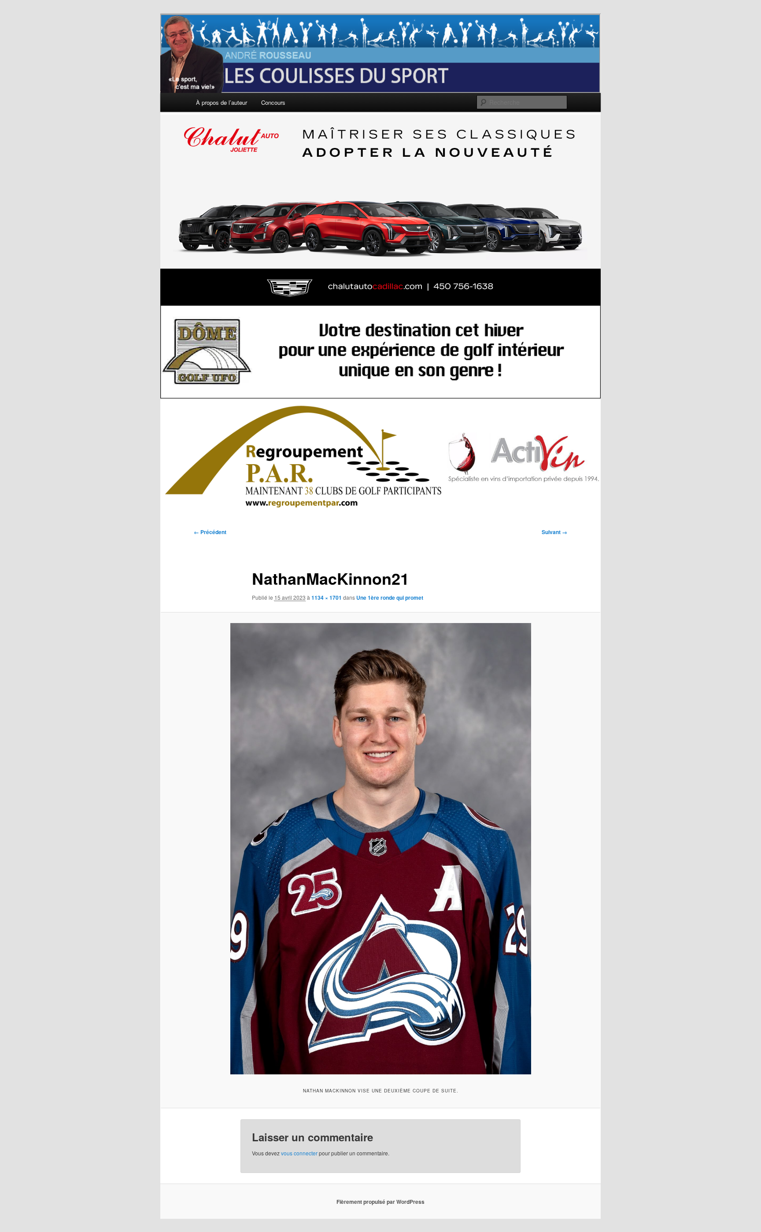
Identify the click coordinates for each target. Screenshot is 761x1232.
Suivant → (554, 532)
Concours (273, 102)
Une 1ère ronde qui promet (389, 597)
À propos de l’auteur (221, 102)
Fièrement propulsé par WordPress (380, 1202)
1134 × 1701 (326, 597)
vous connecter (299, 1153)
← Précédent (210, 532)
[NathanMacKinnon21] (380, 848)
